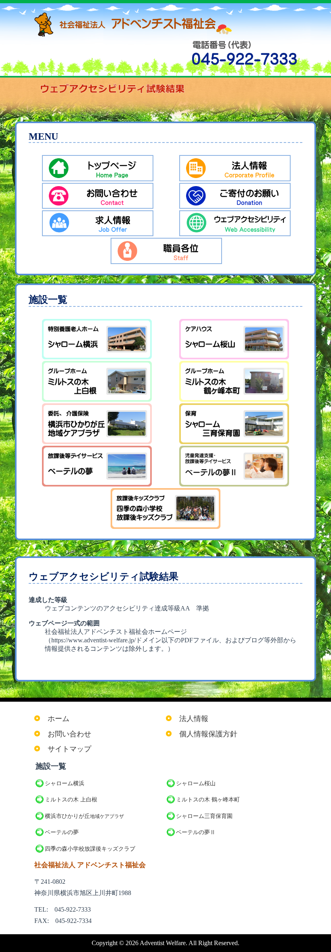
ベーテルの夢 (62, 832)
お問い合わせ (69, 734)
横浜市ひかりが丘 (84, 816)
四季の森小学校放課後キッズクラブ (90, 848)
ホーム (58, 719)
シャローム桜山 (196, 783)
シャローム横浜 (64, 783)
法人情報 (193, 719)
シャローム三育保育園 (204, 816)
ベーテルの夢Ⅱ (196, 832)
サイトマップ (69, 749)
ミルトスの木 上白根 (71, 799)
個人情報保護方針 (208, 734)
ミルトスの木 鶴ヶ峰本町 (208, 799)
